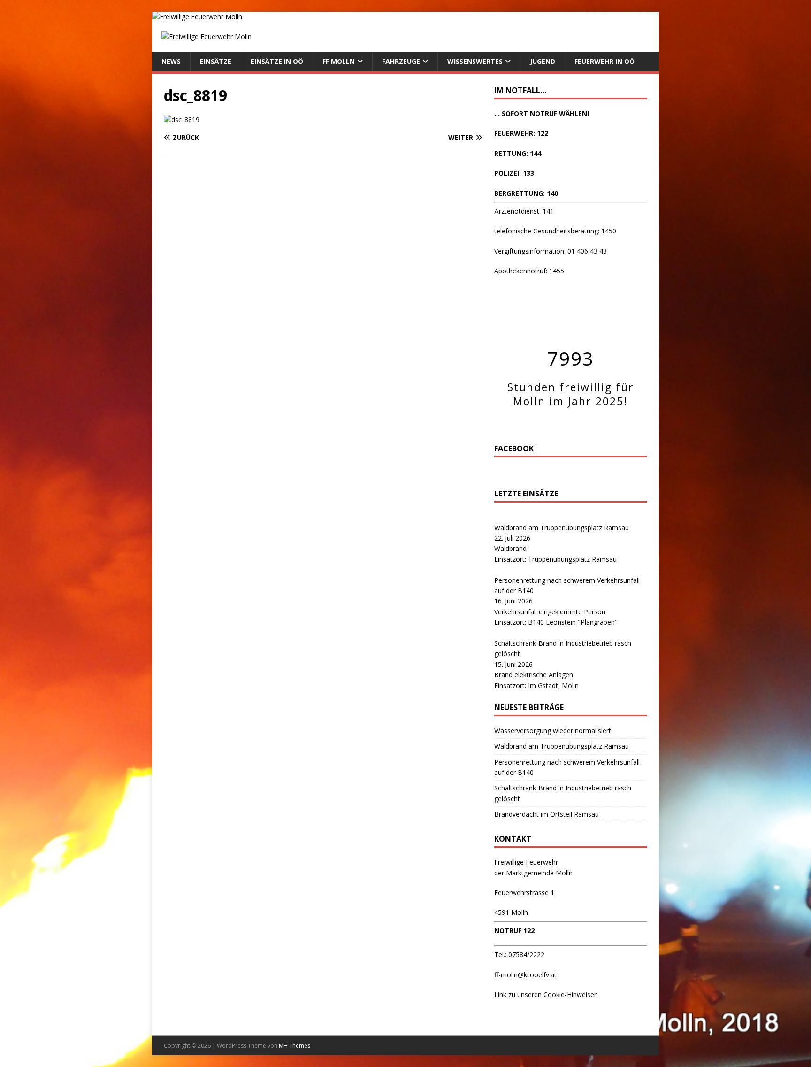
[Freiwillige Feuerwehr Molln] (197, 16)
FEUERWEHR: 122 (521, 133)
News (171, 61)
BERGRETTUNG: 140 (526, 193)
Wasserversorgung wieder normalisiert (552, 730)
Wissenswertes (475, 61)
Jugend (542, 61)
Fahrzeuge (401, 61)
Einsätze (215, 61)
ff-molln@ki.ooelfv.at (525, 974)
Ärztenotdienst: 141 (524, 211)
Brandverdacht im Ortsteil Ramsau (546, 814)
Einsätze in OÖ (277, 61)
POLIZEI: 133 (514, 173)
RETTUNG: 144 (517, 153)
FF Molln (338, 61)
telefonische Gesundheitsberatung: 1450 (555, 230)
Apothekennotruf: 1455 (529, 270)
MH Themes (294, 1046)
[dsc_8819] (181, 119)
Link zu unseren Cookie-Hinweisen (546, 994)
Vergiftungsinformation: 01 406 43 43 (550, 251)
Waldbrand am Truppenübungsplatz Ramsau (561, 527)
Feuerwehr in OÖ (604, 61)
